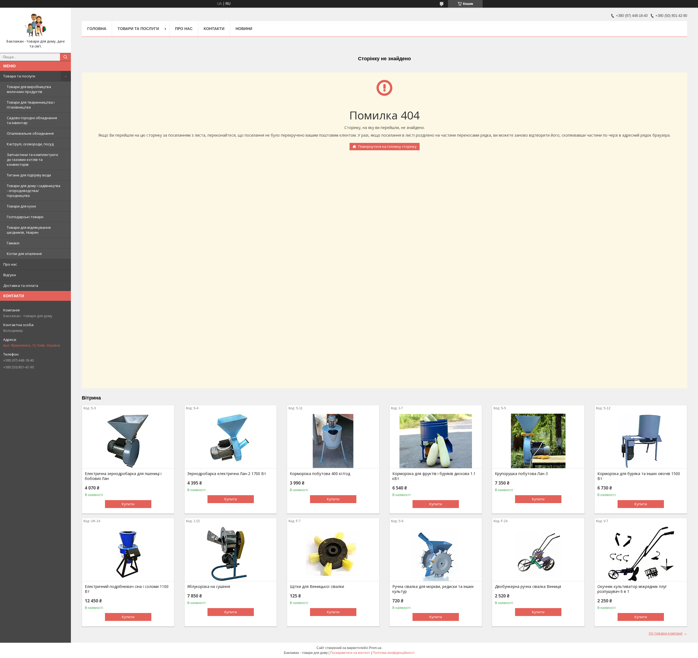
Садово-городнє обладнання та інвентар (32, 120)
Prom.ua (375, 648)
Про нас (10, 264)
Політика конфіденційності (393, 653)
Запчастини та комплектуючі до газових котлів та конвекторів (32, 159)
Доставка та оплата (20, 285)
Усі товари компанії (665, 633)
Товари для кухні (21, 206)
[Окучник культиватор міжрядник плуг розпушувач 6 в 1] (641, 554)
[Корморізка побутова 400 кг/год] (333, 441)
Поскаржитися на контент (350, 653)
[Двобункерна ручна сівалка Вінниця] (538, 554)
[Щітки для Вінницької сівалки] (333, 554)
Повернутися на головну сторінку (387, 146)
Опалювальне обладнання (30, 133)
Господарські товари (25, 216)
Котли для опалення (24, 253)
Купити (128, 503)
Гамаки (13, 243)
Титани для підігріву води (29, 175)
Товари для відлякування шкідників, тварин (29, 230)
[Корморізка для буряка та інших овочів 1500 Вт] (641, 441)
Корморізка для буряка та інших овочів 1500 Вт (638, 476)
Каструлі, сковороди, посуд (30, 144)
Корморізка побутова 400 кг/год (320, 473)
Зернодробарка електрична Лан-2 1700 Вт (226, 473)
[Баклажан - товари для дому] (35, 25)
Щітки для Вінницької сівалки (317, 586)
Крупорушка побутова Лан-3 (521, 473)
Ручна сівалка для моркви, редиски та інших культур (433, 589)
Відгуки (9, 274)
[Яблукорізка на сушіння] (230, 554)
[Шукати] (65, 57)
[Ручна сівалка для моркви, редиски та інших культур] (436, 554)
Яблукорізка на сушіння (208, 586)
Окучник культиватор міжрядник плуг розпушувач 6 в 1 (632, 589)
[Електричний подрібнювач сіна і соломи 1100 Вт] (128, 554)
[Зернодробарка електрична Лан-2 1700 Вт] (230, 441)
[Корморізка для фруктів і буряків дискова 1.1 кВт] (436, 441)
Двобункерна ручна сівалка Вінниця (528, 586)
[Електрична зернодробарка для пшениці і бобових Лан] (128, 441)
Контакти (214, 28)
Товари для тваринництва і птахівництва (31, 105)
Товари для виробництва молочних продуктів (29, 89)
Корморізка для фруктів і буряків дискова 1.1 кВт (434, 476)
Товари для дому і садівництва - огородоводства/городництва (33, 190)
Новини (244, 28)
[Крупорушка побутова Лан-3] (538, 441)
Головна (96, 28)
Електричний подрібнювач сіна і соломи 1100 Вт (127, 589)
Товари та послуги (19, 76)
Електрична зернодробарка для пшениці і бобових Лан (123, 476)
